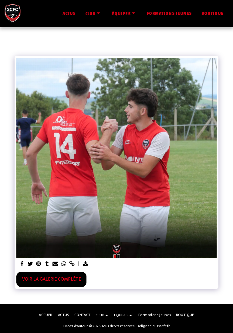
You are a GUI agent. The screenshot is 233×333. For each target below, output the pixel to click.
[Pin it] (38, 264)
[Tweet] (30, 264)
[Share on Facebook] (22, 264)
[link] (72, 264)
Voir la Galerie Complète (51, 279)
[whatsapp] (64, 264)
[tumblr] (47, 264)
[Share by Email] (55, 264)
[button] (94, 13)
